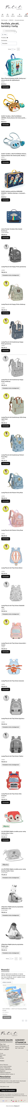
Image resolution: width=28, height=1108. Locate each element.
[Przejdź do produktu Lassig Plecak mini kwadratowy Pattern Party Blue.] (14, 441)
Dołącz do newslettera (8, 1090)
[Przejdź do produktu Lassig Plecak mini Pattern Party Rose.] (14, 517)
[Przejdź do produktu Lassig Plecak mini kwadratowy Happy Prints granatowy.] (14, 328)
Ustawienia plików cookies (7, 1074)
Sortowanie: (4, 40)
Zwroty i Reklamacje (5, 1067)
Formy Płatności (4, 1064)
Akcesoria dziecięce (19, 20)
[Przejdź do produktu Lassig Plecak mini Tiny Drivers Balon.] (14, 554)
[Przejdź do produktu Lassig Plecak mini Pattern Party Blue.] (14, 479)
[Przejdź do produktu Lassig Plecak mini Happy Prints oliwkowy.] (14, 291)
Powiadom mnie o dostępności (11, 275)
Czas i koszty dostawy (6, 1066)
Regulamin (2, 1071)
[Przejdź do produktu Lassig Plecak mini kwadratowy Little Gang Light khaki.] (14, 404)
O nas (1, 1053)
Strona (9, 49)
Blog (1, 1056)
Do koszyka (6, 87)
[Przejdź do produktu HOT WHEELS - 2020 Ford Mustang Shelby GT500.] (14, 995)
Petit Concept (4, 20)
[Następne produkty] (16, 958)
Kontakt (2, 1058)
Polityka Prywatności (5, 1072)
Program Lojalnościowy (6, 1069)
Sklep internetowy (12, 1106)
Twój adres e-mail (4, 1086)
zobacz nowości (6, 982)
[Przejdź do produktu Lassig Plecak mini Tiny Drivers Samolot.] (14, 667)
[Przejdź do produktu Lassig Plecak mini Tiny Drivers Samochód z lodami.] (14, 630)
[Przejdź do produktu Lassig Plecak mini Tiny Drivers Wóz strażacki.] (14, 780)
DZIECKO (11, 20)
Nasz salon (3, 1055)
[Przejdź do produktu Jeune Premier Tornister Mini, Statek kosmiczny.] (14, 215)
